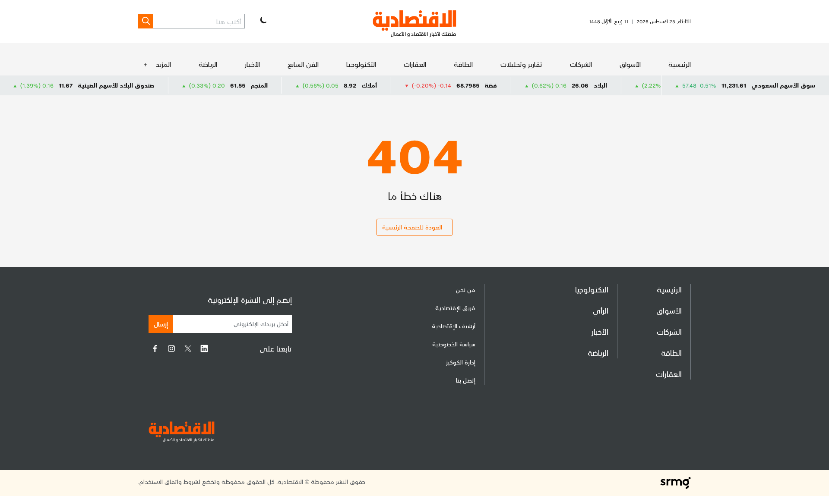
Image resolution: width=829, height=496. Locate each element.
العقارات (415, 64)
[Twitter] (187, 348)
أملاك (381, 85)
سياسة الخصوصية (453, 344)
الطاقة (463, 64)
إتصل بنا (465, 380)
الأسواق (630, 64)
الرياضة (208, 64)
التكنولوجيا (361, 64)
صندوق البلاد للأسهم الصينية (128, 85)
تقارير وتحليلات (521, 64)
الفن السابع (303, 64)
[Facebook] (155, 348)
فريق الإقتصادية (455, 307)
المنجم (271, 85)
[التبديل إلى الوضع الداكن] (262, 21)
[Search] (145, 21)
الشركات (581, 64)
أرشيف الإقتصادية (453, 326)
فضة (503, 85)
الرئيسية (679, 64)
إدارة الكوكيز (460, 362)
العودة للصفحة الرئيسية (412, 227)
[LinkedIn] (204, 348)
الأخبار (252, 64)
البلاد (612, 85)
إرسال (161, 324)
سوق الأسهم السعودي (783, 85)
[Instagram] (171, 348)
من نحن (465, 289)
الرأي (600, 310)
